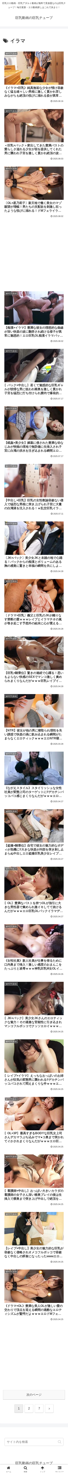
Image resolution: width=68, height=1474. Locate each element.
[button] (59, 1442)
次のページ (34, 1394)
